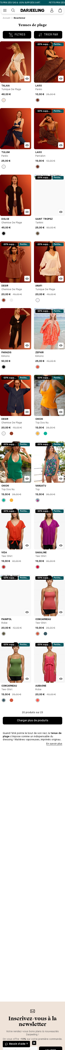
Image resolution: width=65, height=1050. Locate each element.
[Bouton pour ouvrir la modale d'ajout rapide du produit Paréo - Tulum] (27, 145)
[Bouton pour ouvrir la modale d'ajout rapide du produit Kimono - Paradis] (27, 345)
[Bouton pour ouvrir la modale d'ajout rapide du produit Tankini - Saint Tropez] (61, 212)
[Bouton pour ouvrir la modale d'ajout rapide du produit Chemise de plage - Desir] (27, 278)
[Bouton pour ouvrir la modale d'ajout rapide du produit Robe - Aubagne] (61, 678)
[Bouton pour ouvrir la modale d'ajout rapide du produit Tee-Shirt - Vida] (27, 545)
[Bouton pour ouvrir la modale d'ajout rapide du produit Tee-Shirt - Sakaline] (61, 545)
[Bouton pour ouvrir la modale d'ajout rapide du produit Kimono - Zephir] (61, 345)
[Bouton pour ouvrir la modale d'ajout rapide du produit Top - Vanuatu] (61, 478)
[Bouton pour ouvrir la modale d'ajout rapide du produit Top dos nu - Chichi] (61, 412)
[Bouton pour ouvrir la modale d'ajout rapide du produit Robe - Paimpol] (27, 612)
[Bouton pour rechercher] (13, 10)
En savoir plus (54, 744)
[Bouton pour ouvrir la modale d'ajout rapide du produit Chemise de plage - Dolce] (27, 212)
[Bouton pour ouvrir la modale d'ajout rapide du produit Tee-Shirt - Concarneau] (61, 612)
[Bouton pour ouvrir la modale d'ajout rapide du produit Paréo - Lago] (61, 78)
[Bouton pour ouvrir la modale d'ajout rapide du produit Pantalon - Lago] (61, 145)
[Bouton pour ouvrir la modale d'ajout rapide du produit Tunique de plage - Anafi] (61, 278)
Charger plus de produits (32, 720)
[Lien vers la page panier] (60, 10)
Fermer (34, 1043)
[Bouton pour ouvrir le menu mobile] (5, 10)
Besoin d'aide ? (18, 1044)
